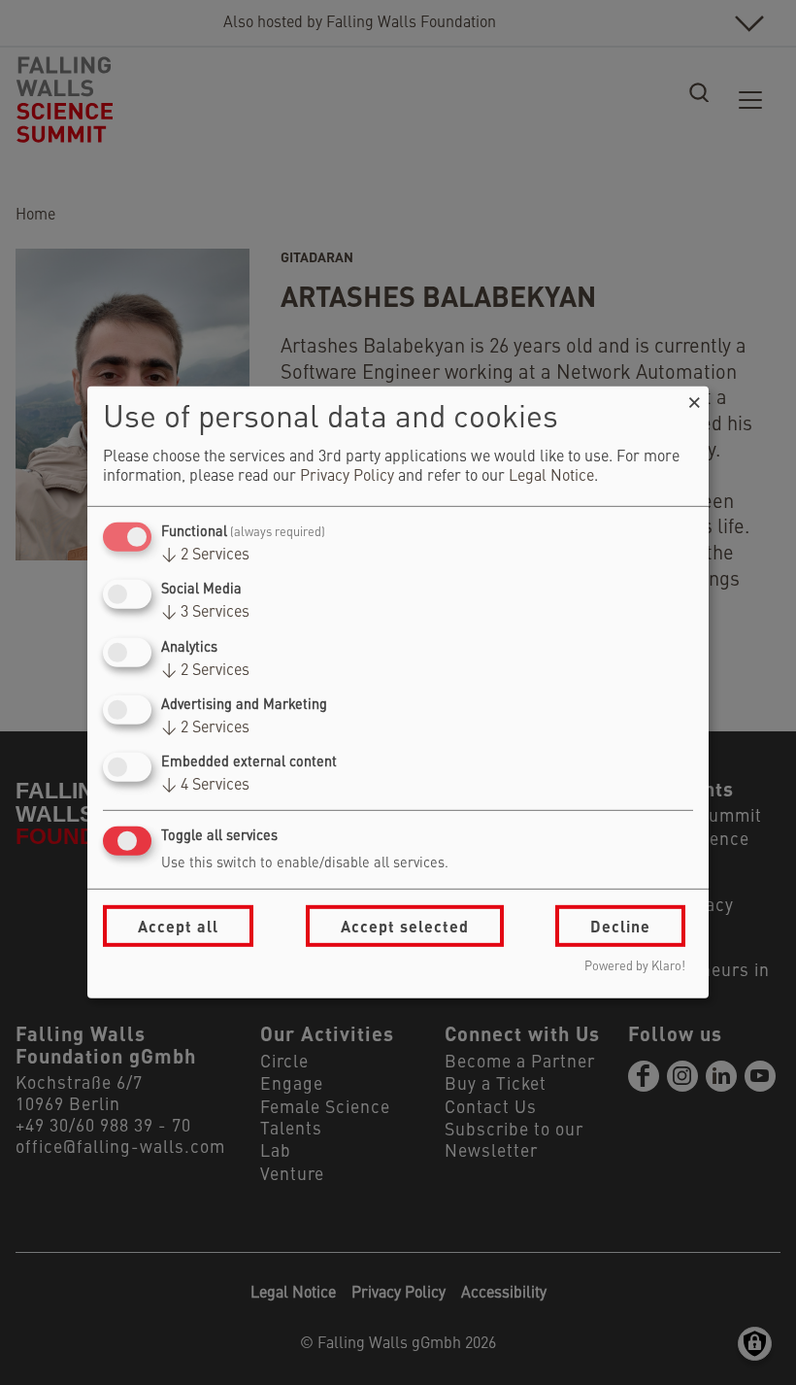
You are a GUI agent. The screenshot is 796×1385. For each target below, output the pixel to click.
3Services (205, 613)
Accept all (178, 926)
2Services (205, 555)
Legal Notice (551, 477)
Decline (620, 926)
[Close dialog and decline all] (694, 399)
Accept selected (405, 926)
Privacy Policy (347, 477)
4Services (205, 786)
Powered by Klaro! (634, 967)
